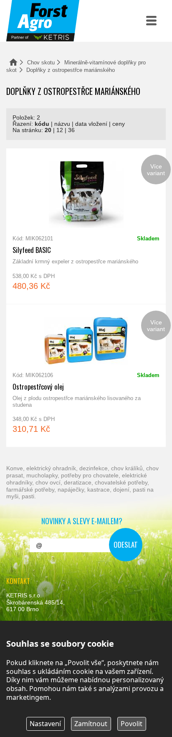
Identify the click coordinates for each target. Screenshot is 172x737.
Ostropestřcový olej (86, 375)
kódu (42, 124)
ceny (118, 124)
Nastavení (45, 723)
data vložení (91, 124)
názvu (62, 124)
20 (48, 130)
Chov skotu (41, 62)
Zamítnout (90, 723)
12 (59, 130)
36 (71, 130)
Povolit (131, 723)
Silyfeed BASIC (86, 226)
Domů (13, 62)
